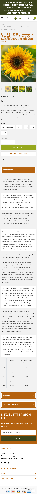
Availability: (4, 96)
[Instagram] (8, 462)
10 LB (4, 132)
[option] (18, 63)
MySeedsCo (5, 41)
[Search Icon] (8, 18)
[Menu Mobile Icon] (2, 18)
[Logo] (18, 18)
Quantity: (4, 138)
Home (3, 24)
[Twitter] (5, 462)
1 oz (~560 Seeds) (8, 127)
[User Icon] (29, 18)
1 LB (26, 127)
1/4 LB (19, 127)
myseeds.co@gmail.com (13, 456)
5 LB (32, 127)
